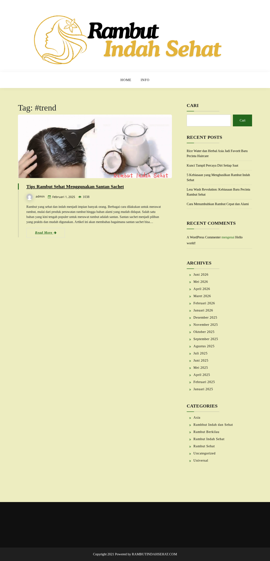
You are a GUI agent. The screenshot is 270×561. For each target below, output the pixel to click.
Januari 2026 (203, 310)
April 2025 (201, 375)
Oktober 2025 (204, 332)
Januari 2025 (203, 389)
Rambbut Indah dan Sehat (213, 424)
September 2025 (205, 339)
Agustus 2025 (204, 346)
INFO (145, 80)
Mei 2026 (200, 281)
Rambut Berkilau (206, 432)
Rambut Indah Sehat (208, 439)
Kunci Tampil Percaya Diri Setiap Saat (212, 165)
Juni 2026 (200, 274)
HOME (125, 80)
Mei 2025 (200, 367)
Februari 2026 (204, 303)
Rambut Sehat (204, 446)
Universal (200, 460)
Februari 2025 (204, 382)
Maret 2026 (202, 296)
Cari (193, 105)
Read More (44, 232)
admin (40, 196)
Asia (196, 417)
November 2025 (205, 324)
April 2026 (201, 289)
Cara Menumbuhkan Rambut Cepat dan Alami (218, 204)
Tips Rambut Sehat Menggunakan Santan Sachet (75, 186)
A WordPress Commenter (204, 237)
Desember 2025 (205, 317)
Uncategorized (204, 453)
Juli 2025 (200, 353)
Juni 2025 (200, 360)
